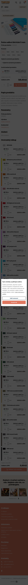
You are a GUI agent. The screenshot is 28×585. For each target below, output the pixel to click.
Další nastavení (14, 298)
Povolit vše (14, 302)
